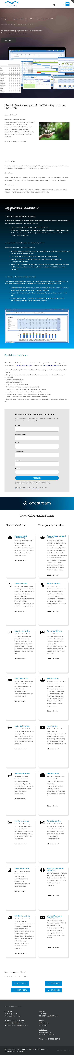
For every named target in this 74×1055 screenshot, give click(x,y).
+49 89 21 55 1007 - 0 (52, 1039)
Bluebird (29, 1049)
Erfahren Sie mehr (20, 560)
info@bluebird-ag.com (17, 1023)
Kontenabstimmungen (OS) (51, 365)
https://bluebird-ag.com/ (20, 1025)
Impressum (8, 1051)
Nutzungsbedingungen (34, 489)
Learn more (8, 40)
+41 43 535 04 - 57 (17, 1020)
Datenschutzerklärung (20, 489)
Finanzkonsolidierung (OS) (23, 365)
